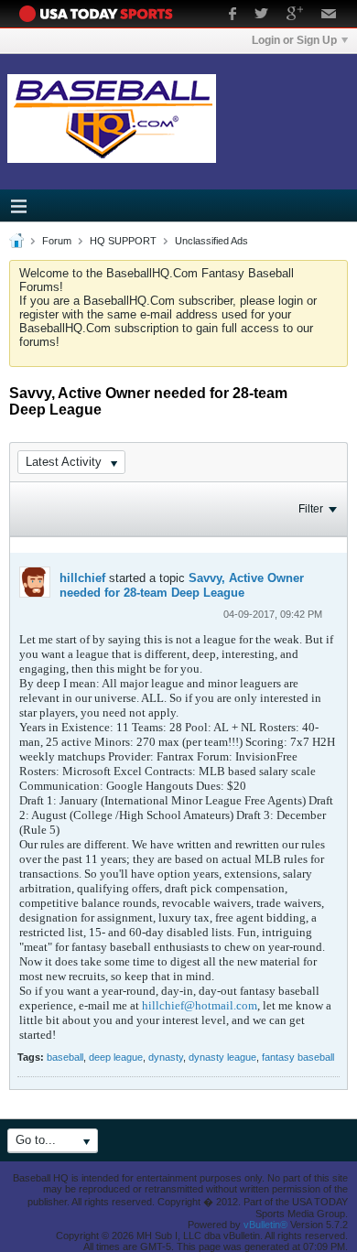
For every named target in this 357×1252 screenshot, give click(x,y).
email (329, 15)
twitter (261, 15)
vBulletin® (265, 1224)
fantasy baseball (298, 1057)
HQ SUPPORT (123, 240)
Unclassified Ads (211, 240)
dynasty (165, 1057)
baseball (65, 1057)
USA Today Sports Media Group (100, 14)
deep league (116, 1057)
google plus (295, 15)
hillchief (82, 578)
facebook (232, 15)
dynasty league (222, 1057)
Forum (56, 240)
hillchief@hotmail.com (199, 1005)
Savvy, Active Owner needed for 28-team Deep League (182, 585)
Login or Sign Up (294, 40)
